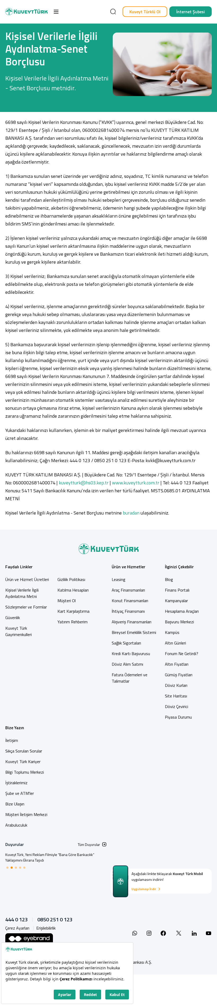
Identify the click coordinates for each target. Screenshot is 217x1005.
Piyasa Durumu (178, 717)
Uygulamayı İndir (144, 889)
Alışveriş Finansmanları (131, 622)
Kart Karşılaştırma (73, 611)
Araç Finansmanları (128, 590)
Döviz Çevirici (176, 706)
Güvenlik (12, 617)
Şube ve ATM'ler (19, 793)
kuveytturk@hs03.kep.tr (83, 482)
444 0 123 (16, 919)
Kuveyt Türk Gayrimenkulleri (18, 631)
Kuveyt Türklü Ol (144, 11)
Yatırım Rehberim (72, 622)
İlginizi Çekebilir (179, 567)
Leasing (118, 579)
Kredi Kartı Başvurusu (131, 653)
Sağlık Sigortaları (126, 643)
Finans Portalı (177, 590)
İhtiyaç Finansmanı (128, 611)
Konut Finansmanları (130, 600)
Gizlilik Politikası (71, 579)
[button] (56, 11)
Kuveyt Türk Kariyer (22, 761)
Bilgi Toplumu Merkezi (24, 772)
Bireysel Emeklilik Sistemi (134, 632)
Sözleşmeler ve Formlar (26, 607)
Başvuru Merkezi (179, 622)
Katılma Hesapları (73, 590)
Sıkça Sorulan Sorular (23, 751)
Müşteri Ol (66, 600)
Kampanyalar (176, 600)
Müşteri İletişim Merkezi (26, 814)
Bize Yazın (14, 727)
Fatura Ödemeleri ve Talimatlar (129, 677)
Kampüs (172, 632)
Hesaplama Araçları (182, 611)
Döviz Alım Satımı (127, 664)
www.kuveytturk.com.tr (135, 482)
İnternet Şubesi (190, 11)
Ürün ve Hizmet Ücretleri (27, 579)
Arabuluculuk (16, 825)
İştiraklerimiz (16, 782)
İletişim (11, 740)
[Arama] (113, 11)
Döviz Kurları (176, 685)
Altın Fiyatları (176, 664)
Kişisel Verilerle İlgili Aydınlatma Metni (22, 593)
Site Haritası (176, 696)
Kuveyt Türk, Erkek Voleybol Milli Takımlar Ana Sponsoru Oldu (53, 854)
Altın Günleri (175, 643)
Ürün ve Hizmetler (128, 567)
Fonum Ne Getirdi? (181, 653)
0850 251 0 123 (55, 919)
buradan (131, 512)
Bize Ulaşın (14, 804)
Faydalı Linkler (19, 567)
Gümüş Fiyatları (178, 674)
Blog (169, 579)
